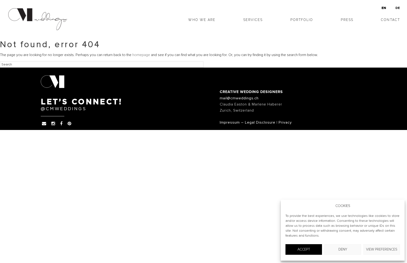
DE (397, 8)
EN (384, 8)
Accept (303, 249)
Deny (342, 249)
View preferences (381, 249)
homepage (141, 55)
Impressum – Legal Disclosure (247, 122)
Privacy (285, 122)
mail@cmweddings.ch (239, 98)
